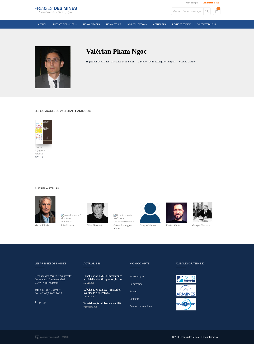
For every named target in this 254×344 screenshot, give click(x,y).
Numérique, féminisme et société (102, 303)
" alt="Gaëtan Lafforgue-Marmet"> (124, 218)
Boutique (134, 298)
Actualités (159, 24)
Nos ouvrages (91, 24)
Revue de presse (181, 24)
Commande (136, 284)
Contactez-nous (211, 2)
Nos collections (137, 24)
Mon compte (192, 2)
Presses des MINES (63, 24)
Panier (133, 291)
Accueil (42, 24)
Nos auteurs (113, 24)
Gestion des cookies (141, 306)
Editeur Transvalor (210, 337)
